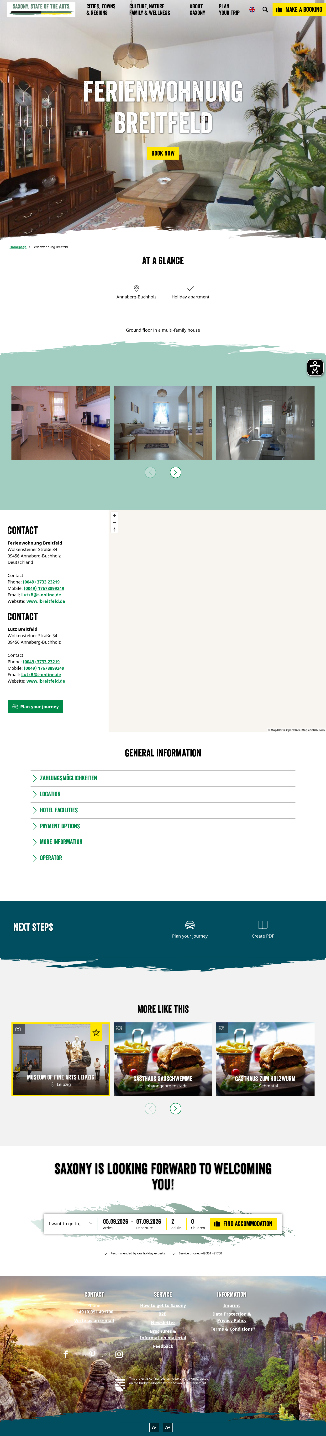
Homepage (18, 247)
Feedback (163, 1346)
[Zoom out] (114, 522)
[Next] (175, 472)
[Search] (265, 9)
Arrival (108, 1228)
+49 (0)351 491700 (94, 1312)
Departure (144, 1228)
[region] (217, 621)
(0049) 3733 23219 (41, 582)
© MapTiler (275, 730)
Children (198, 1228)
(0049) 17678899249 (44, 588)
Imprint (231, 1305)
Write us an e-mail (94, 1320)
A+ (167, 1427)
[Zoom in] (114, 515)
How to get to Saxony (163, 1305)
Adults (176, 1228)
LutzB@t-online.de (41, 595)
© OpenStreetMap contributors (304, 730)
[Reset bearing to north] (114, 529)
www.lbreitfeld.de (45, 601)
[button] (163, 153)
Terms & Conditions (232, 1329)
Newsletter (163, 1322)
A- (154, 1427)
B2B (162, 1314)
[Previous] (150, 472)
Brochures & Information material (163, 1334)
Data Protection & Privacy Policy (231, 1317)
